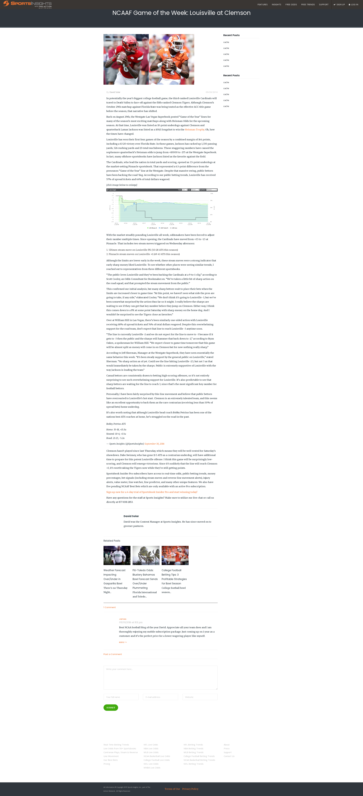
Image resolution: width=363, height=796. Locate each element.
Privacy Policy (190, 788)
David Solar (114, 92)
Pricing (107, 763)
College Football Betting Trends (199, 756)
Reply (121, 642)
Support (228, 752)
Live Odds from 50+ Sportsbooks (120, 748)
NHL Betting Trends (193, 763)
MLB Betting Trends (193, 752)
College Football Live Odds (157, 760)
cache (226, 42)
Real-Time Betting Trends (116, 744)
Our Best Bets (111, 760)
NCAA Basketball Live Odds (157, 756)
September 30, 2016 (154, 443)
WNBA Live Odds (152, 767)
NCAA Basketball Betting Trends (199, 760)
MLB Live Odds (151, 752)
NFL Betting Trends (193, 744)
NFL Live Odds (151, 744)
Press (227, 748)
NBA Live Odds (151, 748)
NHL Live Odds (151, 763)
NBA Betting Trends (193, 748)
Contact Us (229, 756)
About (227, 744)
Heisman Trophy (194, 129)
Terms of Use (172, 788)
